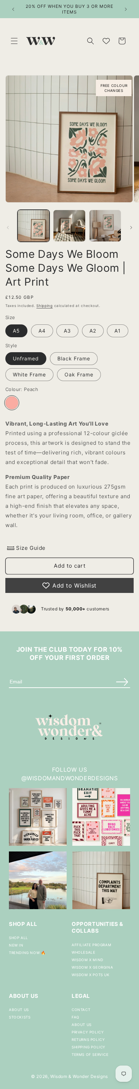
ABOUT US (19, 1009)
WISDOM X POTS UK (91, 975)
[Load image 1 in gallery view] (33, 226)
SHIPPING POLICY (88, 1047)
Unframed (26, 358)
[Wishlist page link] (106, 41)
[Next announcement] (126, 9)
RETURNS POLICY (88, 1039)
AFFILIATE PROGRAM (91, 945)
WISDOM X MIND (87, 960)
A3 (67, 331)
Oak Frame (79, 374)
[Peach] (11, 402)
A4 (42, 331)
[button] (14, 41)
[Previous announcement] (13, 9)
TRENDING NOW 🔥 (27, 952)
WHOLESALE (83, 952)
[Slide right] (131, 227)
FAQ (75, 1017)
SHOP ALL (18, 938)
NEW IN (16, 945)
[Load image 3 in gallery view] (105, 226)
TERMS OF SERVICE (90, 1054)
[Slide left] (8, 227)
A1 (117, 331)
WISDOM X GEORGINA (92, 967)
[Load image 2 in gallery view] (69, 226)
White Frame (29, 374)
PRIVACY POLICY (88, 1032)
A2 (92, 331)
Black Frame (73, 358)
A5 (16, 331)
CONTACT (81, 1009)
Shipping (44, 305)
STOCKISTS (19, 1017)
